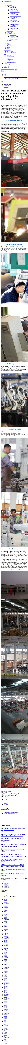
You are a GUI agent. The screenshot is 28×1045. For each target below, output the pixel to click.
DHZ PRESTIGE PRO (15, 16)
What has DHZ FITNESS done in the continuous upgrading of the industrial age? (15, 77)
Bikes (8, 48)
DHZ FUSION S (14, 10)
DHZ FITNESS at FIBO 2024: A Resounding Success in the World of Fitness (14, 855)
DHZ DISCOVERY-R (15, 25)
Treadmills (9, 44)
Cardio (5, 41)
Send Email (3, 891)
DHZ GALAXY (14, 20)
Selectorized (9, 5)
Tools (5, 54)
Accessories (9, 55)
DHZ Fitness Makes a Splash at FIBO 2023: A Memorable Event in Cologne (12, 865)
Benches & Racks (11, 33)
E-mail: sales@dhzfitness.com (11, 812)
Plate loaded (9, 22)
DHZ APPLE (13, 8)
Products (6, 804)
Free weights (10, 59)
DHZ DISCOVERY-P (15, 24)
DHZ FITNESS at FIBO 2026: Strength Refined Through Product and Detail (13, 835)
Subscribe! (3, 879)
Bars (8, 58)
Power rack (9, 32)
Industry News (7, 85)
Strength (6, 3)
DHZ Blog (6, 87)
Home (5, 74)
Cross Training (10, 51)
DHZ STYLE (13, 18)
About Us (6, 63)
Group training (7, 50)
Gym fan (9, 60)
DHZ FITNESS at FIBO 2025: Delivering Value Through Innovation (13, 845)
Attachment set (10, 56)
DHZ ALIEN (13, 13)
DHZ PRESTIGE (14, 14)
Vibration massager (11, 62)
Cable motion (10, 31)
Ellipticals (9, 45)
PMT (8, 43)
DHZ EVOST (13, 6)
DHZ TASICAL (13, 17)
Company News (7, 84)
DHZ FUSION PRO (14, 12)
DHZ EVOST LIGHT (15, 21)
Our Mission (9, 64)
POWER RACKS (14, 39)
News (8, 66)
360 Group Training (11, 52)
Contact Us (6, 67)
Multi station (9, 40)
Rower (8, 47)
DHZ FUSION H (14, 9)
